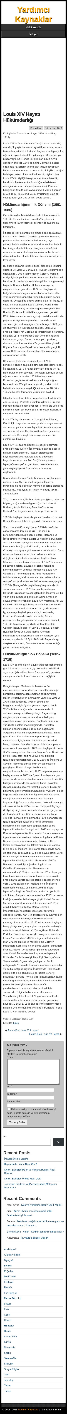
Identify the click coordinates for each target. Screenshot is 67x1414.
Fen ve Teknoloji (12, 1298)
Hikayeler (9, 1325)
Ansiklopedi (10, 1249)
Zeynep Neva (14, 1231)
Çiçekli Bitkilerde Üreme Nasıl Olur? (22, 1178)
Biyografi (8, 1260)
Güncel (7, 1320)
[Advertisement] (33, 72)
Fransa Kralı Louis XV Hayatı (44, 1034)
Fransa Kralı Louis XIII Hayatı (23, 1030)
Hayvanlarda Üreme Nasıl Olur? (20, 1164)
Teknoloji (8, 1380)
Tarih (6, 1374)
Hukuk (7, 1331)
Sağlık (7, 1352)
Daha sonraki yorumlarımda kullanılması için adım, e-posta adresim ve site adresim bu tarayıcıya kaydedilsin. (32, 1113)
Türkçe (7, 1391)
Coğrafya (8, 1271)
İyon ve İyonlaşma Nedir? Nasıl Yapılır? (41, 1205)
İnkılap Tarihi (10, 1336)
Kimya (7, 1342)
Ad (9, 1086)
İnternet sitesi (14, 1101)
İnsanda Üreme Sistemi (16, 1158)
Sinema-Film (10, 1358)
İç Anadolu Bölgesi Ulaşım (34, 1237)
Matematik (9, 1347)
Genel (7, 1314)
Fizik (6, 1309)
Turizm (7, 1385)
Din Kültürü (10, 1276)
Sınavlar (8, 1363)
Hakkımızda (33, 27)
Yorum (12, 1057)
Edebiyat (8, 1282)
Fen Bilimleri (10, 1293)
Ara (5, 1136)
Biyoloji (8, 1265)
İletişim (33, 34)
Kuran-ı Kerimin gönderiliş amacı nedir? (43, 1231)
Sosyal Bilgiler (11, 1369)
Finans (7, 1304)
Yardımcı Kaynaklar (28, 1409)
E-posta (12, 1093)
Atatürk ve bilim (12, 1254)
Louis (16, 1023)
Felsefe (8, 1287)
